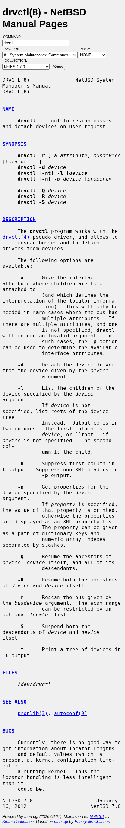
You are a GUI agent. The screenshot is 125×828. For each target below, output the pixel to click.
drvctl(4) (16, 237)
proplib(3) (33, 713)
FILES (10, 673)
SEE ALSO (14, 702)
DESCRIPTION (19, 219)
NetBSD (97, 816)
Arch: (88, 49)
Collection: (16, 60)
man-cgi (61, 821)
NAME (8, 109)
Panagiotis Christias (92, 821)
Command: (14, 36)
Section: (14, 49)
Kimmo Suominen (18, 821)
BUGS (8, 731)
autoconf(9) (70, 713)
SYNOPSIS (14, 144)
